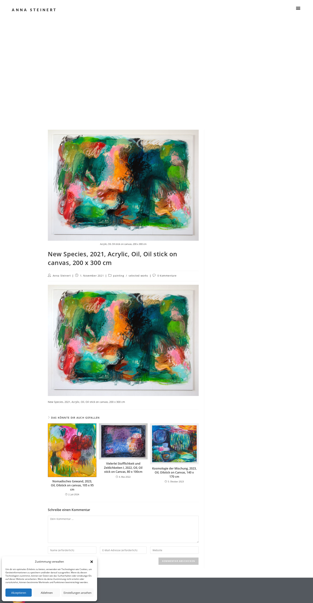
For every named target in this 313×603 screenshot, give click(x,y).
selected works (138, 275)
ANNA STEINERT (34, 10)
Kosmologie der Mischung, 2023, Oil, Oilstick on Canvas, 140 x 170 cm (174, 472)
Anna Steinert (62, 275)
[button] (91, 562)
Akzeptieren (18, 592)
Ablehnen (47, 592)
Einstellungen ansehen (77, 592)
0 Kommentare (167, 275)
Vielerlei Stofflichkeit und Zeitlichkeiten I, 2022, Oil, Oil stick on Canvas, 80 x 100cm (123, 468)
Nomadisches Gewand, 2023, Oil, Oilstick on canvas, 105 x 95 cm (72, 485)
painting (118, 275)
